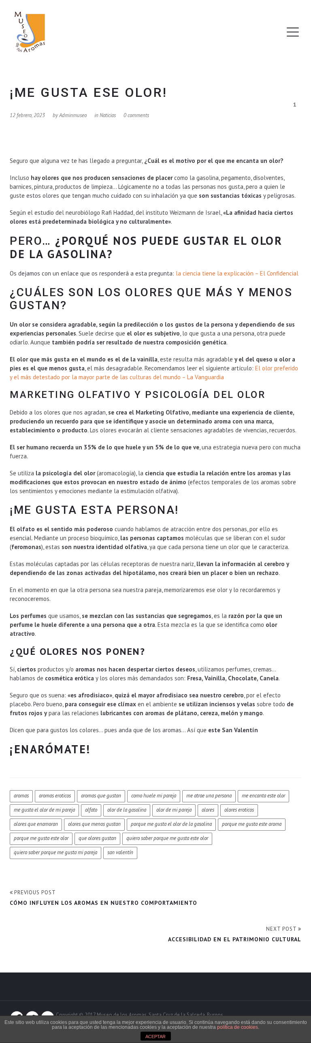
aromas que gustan (101, 795)
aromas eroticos (55, 795)
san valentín (120, 852)
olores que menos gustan (94, 824)
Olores (208, 809)
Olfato (91, 809)
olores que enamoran (36, 824)
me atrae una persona (209, 795)
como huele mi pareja (153, 795)
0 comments (136, 115)
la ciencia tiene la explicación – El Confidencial (237, 273)
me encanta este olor (263, 795)
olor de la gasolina (126, 809)
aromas (21, 795)
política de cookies (237, 1027)
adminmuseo (73, 115)
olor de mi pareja (174, 809)
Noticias (108, 115)
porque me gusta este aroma (251, 824)
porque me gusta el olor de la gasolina (171, 824)
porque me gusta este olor (41, 838)
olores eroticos (239, 809)
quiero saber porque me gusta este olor (167, 838)
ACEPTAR (155, 1036)
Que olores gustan (97, 838)
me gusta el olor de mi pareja (44, 809)
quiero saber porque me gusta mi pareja (55, 852)
